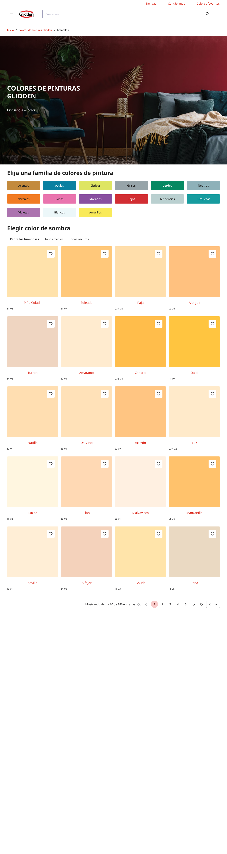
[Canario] (140, 341)
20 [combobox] (210, 604)
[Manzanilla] (194, 481)
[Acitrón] (140, 411)
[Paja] (140, 271)
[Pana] (194, 551)
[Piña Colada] (32, 271)
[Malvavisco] (140, 481)
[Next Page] (194, 604)
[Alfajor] (86, 551)
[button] (23, 186)
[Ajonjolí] (194, 271)
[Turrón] (32, 341)
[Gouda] (140, 551)
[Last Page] (201, 604)
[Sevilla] (32, 551)
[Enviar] (207, 14)
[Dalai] (194, 341)
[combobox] (126, 14)
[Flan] (86, 481)
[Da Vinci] (86, 411)
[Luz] (194, 411)
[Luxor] (32, 481)
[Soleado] (86, 271)
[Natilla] (32, 411)
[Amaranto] (86, 341)
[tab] (24, 239)
